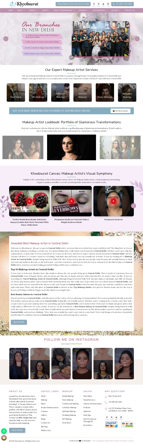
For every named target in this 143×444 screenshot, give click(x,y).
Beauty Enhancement (63, 10)
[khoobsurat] (29, 4)
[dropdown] (24, 10)
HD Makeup (67, 419)
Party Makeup (67, 400)
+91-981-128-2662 (123, 4)
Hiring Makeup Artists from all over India (73, 4)
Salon (44, 10)
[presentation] (9, 205)
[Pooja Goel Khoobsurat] (19, 363)
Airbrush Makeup (69, 411)
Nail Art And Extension (92, 404)
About (20, 10)
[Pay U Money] (127, 424)
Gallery (114, 10)
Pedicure (87, 407)
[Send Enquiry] (4, 438)
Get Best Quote (121, 111)
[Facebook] (94, 4)
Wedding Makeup (69, 415)
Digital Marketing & (111, 441)
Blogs (43, 419)
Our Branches (99, 10)
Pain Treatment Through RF (89, 420)
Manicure (87, 411)
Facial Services (89, 400)
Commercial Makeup (70, 404)
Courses (82, 10)
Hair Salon (87, 396)
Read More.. (67, 423)
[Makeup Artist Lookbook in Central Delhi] (23, 147)
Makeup (32, 10)
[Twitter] (99, 4)
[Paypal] (111, 424)
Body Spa (87, 415)
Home (10, 10)
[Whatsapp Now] (4, 431)
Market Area (46, 430)
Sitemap (44, 426)
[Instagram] (108, 4)
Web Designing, (98, 441)
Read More (19, 322)
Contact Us (130, 10)
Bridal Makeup (68, 396)
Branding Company (127, 441)
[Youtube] (103, 4)
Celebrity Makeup (69, 407)
